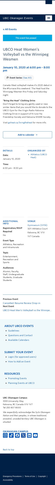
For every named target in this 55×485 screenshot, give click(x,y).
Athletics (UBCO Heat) (39, 156)
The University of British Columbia (20, 6)
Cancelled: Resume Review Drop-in (21, 303)
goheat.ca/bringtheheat (20, 122)
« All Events (10, 29)
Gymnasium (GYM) (37, 225)
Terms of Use (30, 476)
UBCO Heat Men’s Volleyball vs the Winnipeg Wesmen (27, 310)
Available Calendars (18, 340)
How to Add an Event (19, 361)
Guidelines (13, 330)
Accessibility (8, 480)
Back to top (9, 449)
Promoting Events (17, 378)
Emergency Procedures (12, 476)
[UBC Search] (48, 3)
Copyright (42, 476)
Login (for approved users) (22, 357)
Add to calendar (26, 135)
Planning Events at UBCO (21, 383)
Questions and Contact (20, 335)
